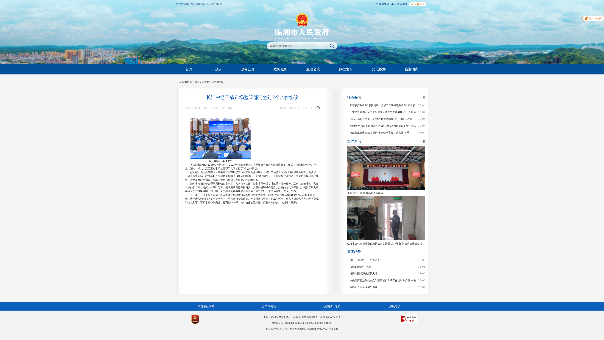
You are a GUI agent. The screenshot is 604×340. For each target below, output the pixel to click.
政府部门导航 (332, 306)
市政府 (216, 69)
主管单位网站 (206, 306)
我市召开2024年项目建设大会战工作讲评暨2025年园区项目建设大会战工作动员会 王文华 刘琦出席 (406, 105)
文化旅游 (379, 69)
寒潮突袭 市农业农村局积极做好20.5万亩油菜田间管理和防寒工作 (387, 125)
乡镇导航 (395, 306)
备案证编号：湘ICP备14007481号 (323, 317)
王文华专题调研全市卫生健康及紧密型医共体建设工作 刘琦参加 (385, 112)
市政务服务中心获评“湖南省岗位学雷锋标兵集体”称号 (379, 132)
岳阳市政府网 (214, 4)
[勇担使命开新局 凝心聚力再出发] (386, 167)
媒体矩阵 (383, 4)
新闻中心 (206, 82)
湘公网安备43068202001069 (317, 323)
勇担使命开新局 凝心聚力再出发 (365, 193)
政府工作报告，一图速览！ (365, 259)
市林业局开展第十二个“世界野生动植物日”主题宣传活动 (381, 118)
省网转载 (218, 82)
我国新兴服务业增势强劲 (363, 287)
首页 (189, 69)
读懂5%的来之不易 (360, 266)
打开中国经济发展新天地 (363, 273)
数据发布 (346, 69)
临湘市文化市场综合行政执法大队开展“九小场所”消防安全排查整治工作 (387, 243)
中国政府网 (182, 4)
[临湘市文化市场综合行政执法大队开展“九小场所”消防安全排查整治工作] (386, 218)
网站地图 (333, 328)
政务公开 (248, 69)
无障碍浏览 (400, 4)
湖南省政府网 (197, 4)
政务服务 (280, 69)
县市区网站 (269, 306)
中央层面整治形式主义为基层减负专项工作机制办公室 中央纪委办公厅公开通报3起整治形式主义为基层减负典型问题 (415, 280)
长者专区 (418, 4)
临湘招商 (411, 69)
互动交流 (313, 69)
